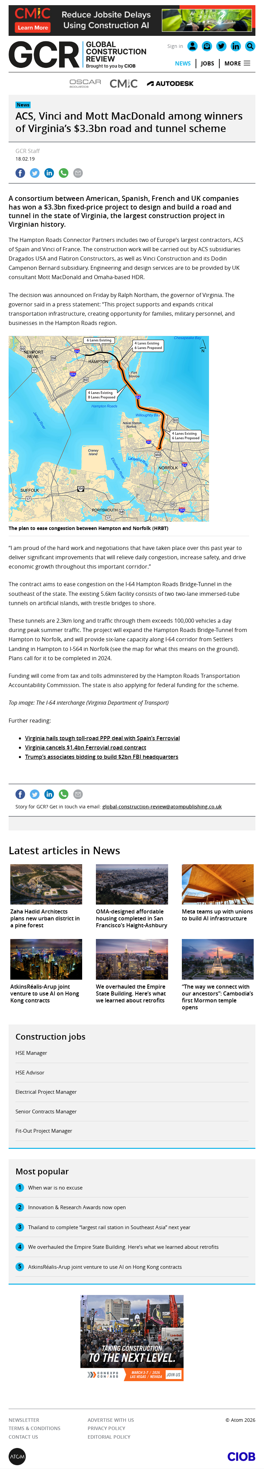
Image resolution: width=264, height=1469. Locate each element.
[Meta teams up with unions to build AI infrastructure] (218, 884)
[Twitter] (221, 46)
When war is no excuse (55, 1187)
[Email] (207, 46)
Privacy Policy (106, 1428)
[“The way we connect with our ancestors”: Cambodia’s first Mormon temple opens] (218, 959)
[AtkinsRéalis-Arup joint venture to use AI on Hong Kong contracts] (46, 959)
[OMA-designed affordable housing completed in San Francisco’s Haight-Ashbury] (132, 884)
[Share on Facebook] (20, 173)
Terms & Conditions (34, 1428)
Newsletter (24, 1420)
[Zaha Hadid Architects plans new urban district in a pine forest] (46, 884)
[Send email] (78, 173)
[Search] (250, 46)
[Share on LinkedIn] (49, 173)
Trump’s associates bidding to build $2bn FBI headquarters (101, 757)
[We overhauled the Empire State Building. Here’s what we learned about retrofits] (132, 959)
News (183, 63)
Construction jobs (50, 1036)
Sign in (175, 46)
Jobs (207, 63)
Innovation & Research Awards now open (77, 1207)
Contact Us (23, 1437)
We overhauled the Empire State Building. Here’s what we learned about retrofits (123, 1246)
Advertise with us (111, 1420)
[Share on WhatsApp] (63, 173)
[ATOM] (70, 1457)
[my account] (192, 46)
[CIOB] (193, 1456)
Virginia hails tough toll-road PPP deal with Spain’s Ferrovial (102, 738)
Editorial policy (109, 1437)
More (232, 63)
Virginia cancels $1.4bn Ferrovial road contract (85, 747)
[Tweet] (35, 173)
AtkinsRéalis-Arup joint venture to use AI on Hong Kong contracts (105, 1266)
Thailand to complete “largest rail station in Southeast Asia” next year (109, 1227)
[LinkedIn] (236, 46)
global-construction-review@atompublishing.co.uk (162, 806)
